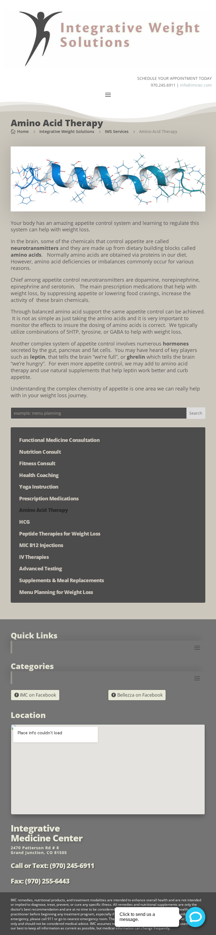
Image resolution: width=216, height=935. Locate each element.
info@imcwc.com (196, 85)
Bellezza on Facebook (140, 695)
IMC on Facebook (38, 695)
